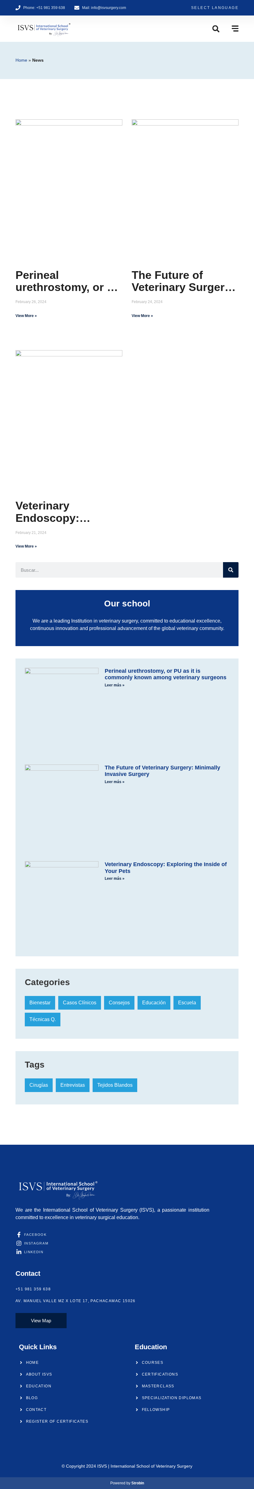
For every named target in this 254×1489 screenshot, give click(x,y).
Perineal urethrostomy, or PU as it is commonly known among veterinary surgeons (68, 281)
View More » (26, 316)
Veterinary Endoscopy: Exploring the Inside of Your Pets (68, 512)
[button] (215, 28)
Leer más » (115, 685)
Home (21, 60)
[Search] (231, 570)
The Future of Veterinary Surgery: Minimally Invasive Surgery (183, 281)
